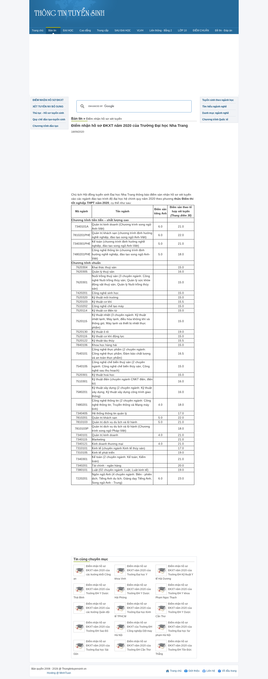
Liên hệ (210, 670)
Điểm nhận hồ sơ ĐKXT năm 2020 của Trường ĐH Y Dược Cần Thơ (174, 610)
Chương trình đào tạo (45, 126)
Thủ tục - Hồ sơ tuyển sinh (48, 113)
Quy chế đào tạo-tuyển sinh (49, 119)
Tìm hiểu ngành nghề (214, 106)
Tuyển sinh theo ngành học (218, 100)
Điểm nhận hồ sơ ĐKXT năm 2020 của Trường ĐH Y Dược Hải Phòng (133, 591)
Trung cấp (102, 30)
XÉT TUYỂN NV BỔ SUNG (48, 106)
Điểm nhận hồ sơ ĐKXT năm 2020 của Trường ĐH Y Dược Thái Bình (91, 591)
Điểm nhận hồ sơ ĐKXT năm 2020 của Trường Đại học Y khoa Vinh (133, 572)
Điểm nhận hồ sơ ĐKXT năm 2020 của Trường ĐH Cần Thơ (139, 645)
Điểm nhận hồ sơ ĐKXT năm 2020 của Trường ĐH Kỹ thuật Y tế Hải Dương (174, 572)
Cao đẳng (85, 30)
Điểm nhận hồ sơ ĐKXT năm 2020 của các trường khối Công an (92, 572)
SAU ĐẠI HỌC (123, 30)
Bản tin (52, 30)
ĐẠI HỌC (68, 30)
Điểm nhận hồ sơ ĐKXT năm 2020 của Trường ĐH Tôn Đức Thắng (174, 647)
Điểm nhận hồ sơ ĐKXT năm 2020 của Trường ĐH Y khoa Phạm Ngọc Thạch (174, 591)
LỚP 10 (182, 30)
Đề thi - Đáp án (223, 30)
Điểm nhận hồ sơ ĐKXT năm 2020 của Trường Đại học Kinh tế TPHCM (133, 610)
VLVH (140, 30)
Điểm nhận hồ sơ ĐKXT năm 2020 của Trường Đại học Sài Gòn (91, 647)
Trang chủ (37, 30)
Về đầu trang (229, 670)
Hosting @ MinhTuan (59, 672)
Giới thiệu (194, 670)
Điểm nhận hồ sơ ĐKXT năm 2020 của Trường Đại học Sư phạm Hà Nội (174, 629)
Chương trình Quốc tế (215, 119)
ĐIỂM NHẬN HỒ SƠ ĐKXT (48, 100)
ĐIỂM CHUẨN (201, 30)
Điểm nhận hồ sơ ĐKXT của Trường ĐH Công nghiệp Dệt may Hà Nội (133, 629)
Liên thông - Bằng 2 (160, 30)
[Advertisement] (134, 65)
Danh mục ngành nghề (215, 113)
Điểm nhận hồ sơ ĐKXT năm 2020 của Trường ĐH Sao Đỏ (98, 626)
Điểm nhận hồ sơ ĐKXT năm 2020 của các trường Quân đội (98, 608)
